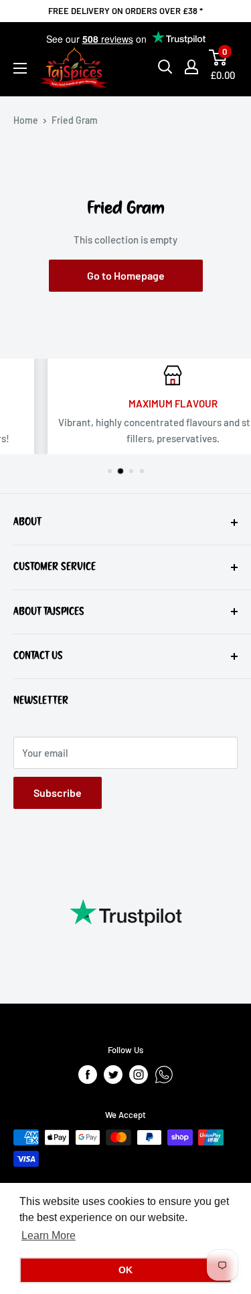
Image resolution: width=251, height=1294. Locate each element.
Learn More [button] (48, 1235)
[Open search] (165, 67)
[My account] (191, 67)
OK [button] (125, 1270)
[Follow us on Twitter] (113, 1074)
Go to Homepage (126, 275)
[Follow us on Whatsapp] (164, 1074)
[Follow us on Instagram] (138, 1074)
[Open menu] (20, 68)
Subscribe (57, 792)
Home (25, 120)
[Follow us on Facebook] (87, 1074)
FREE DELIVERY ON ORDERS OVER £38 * (125, 10)
